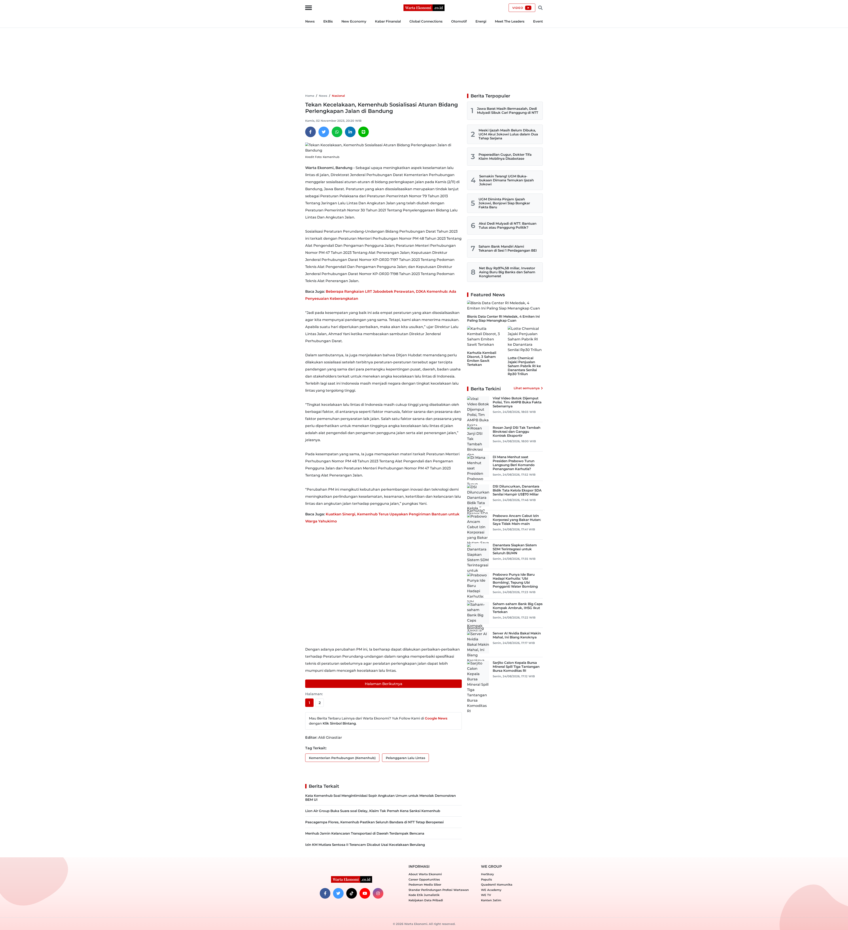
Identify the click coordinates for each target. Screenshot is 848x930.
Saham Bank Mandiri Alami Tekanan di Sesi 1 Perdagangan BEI (508, 248)
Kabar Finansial (388, 21)
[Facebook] (310, 132)
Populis (486, 879)
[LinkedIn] (350, 132)
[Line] (363, 132)
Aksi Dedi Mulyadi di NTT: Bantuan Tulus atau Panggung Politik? (507, 225)
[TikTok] (351, 893)
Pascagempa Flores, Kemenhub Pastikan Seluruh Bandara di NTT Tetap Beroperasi (374, 822)
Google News (436, 718)
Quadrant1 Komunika (496, 884)
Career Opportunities (424, 879)
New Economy (353, 21)
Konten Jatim (491, 900)
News (310, 21)
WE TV (486, 895)
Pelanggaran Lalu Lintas (405, 758)
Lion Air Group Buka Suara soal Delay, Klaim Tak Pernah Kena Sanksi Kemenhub (372, 811)
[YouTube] (365, 893)
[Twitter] (323, 132)
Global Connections (426, 21)
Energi (480, 21)
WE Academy (491, 890)
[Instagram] (378, 893)
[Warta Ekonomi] (424, 7)
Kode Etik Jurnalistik (424, 895)
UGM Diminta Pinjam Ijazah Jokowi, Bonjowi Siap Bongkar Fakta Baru (504, 203)
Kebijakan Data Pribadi (426, 900)
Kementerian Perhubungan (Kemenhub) (342, 758)
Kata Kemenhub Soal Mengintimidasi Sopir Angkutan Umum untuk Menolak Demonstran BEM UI (380, 797)
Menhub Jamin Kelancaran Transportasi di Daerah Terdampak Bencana (364, 833)
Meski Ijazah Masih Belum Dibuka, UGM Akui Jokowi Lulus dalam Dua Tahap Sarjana (508, 134)
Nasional (338, 95)
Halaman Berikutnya (383, 684)
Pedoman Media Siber (425, 884)
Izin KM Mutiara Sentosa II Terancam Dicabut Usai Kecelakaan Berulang (365, 845)
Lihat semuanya (527, 388)
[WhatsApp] (337, 132)
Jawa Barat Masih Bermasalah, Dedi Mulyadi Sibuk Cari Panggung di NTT (507, 110)
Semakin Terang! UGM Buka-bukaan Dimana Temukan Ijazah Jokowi (506, 180)
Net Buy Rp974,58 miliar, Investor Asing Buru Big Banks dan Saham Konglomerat (507, 272)
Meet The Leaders (509, 21)
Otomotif (459, 21)
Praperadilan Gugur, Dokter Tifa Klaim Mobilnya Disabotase (505, 156)
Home (309, 95)
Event (538, 21)
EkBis (328, 21)
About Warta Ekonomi (425, 874)
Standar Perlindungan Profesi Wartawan (439, 890)
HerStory (487, 874)
